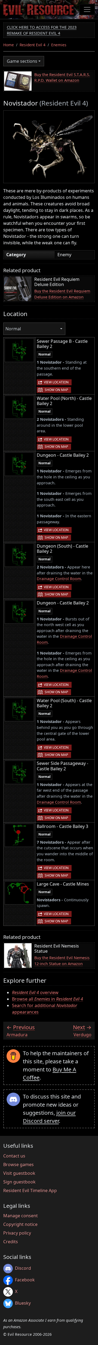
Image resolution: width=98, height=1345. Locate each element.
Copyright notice (20, 1224)
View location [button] (56, 382)
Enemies (58, 44)
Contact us (14, 1156)
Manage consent (20, 1216)
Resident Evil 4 (32, 44)
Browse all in (47, 999)
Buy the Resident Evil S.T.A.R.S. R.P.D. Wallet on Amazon (62, 77)
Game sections (22, 61)
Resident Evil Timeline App (30, 1190)
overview (35, 992)
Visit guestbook (19, 1173)
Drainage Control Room (59, 578)
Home (8, 44)
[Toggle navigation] (87, 9)
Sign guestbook (19, 1182)
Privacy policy (17, 1233)
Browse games (18, 1165)
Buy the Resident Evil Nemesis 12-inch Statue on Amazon (62, 960)
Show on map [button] (56, 389)
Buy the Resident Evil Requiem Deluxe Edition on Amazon (62, 294)
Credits (10, 1242)
